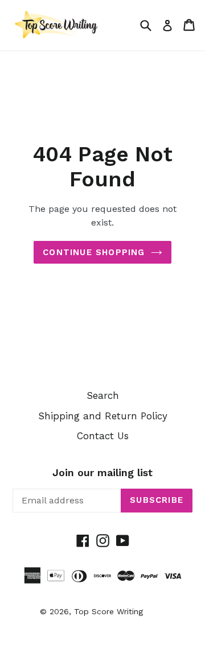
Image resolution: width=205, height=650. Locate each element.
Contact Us (103, 435)
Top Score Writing (108, 611)
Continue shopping (94, 252)
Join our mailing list (102, 472)
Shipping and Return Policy (102, 416)
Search (103, 395)
